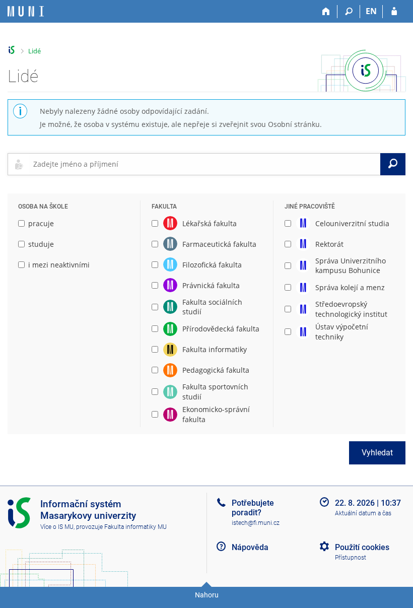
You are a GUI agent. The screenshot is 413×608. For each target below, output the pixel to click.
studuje (41, 244)
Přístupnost (350, 557)
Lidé (34, 50)
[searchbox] (204, 164)
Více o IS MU (57, 526)
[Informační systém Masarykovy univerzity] (26, 11)
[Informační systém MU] (12, 50)
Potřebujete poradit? (253, 507)
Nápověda (250, 547)
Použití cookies (362, 547)
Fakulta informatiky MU (135, 526)
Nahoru (207, 595)
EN (371, 11)
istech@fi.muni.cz (256, 522)
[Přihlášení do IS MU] (394, 11)
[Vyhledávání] (348, 11)
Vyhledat (377, 452)
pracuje (41, 223)
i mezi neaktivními (59, 264)
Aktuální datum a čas (363, 513)
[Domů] (326, 11)
